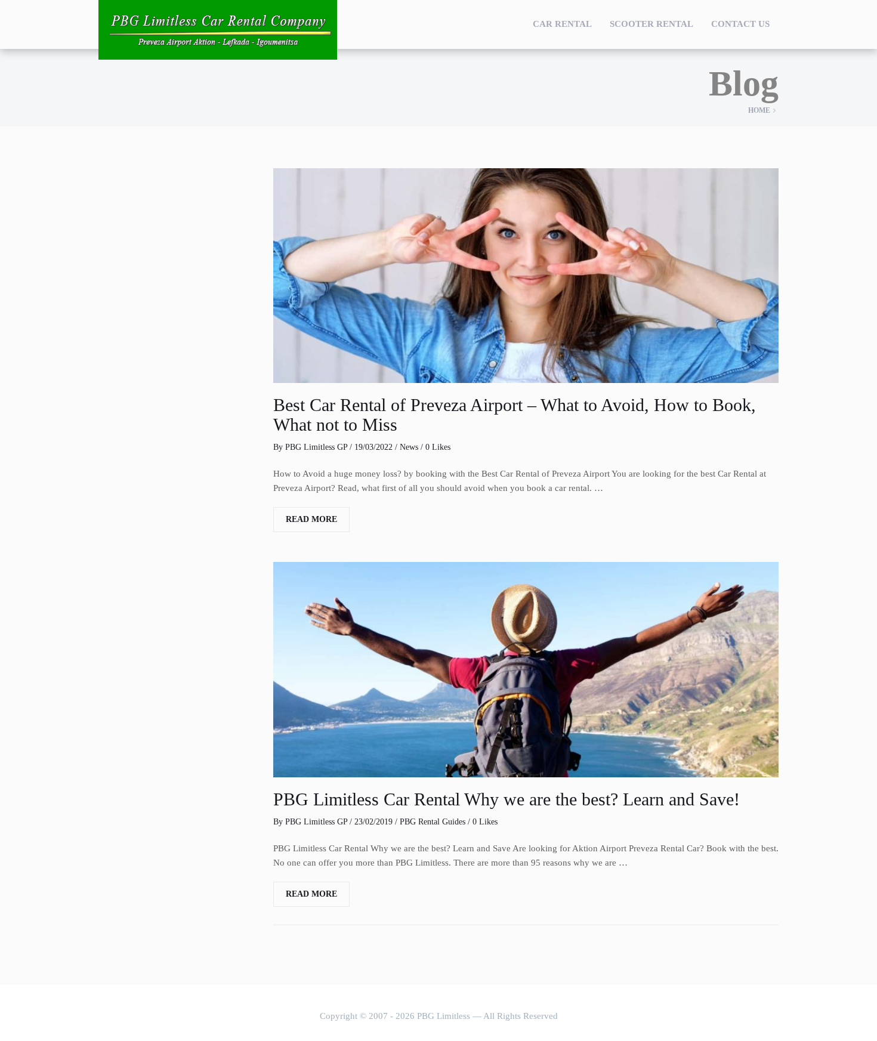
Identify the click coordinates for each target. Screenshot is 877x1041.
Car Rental (562, 24)
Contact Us (740, 24)
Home (759, 110)
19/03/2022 (373, 447)
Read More (311, 519)
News (409, 447)
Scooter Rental (651, 24)
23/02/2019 (373, 821)
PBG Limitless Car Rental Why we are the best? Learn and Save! (506, 799)
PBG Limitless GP (316, 447)
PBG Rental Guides (432, 821)
